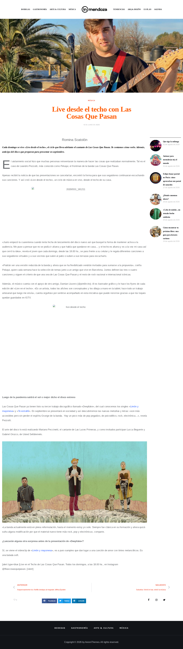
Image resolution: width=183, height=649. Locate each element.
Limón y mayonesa (42, 550)
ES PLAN (147, 9)
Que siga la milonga (171, 142)
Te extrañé (23, 411)
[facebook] (149, 600)
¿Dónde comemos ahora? (170, 197)
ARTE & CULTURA (58, 9)
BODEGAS (25, 9)
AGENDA (158, 9)
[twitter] (164, 600)
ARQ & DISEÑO (134, 9)
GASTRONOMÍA (40, 9)
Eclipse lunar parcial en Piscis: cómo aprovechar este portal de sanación (172, 179)
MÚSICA (72, 9)
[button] (49, 601)
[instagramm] (156, 600)
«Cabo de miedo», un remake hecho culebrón (171, 213)
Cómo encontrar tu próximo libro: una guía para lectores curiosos (171, 233)
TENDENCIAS (119, 9)
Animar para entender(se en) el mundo (170, 159)
